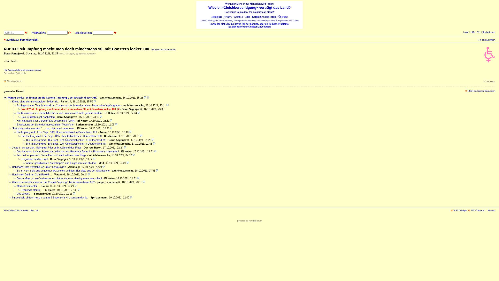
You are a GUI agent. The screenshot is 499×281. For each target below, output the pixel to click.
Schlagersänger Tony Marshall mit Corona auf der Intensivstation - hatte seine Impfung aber (68, 105)
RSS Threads (477, 210)
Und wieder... (24, 193)
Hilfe (247, 16)
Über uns (283, 16)
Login (465, 32)
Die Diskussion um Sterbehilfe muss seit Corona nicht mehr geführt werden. (59, 113)
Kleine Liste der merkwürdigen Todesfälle (35, 101)
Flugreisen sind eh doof (34, 159)
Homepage (216, 16)
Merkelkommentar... (28, 186)
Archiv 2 (238, 16)
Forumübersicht (11, 210)
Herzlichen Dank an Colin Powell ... (32, 174)
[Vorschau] (145, 97)
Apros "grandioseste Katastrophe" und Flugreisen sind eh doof (61, 163)
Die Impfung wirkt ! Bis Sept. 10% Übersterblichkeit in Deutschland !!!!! (57, 132)
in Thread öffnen (487, 40)
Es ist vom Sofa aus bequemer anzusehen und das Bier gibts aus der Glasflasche (63, 170)
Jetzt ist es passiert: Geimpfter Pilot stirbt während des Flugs (46, 147)
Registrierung (488, 32)
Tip (478, 32)
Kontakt (24, 210)
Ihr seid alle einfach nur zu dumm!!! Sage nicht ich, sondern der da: (50, 197)
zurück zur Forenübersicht (22, 39)
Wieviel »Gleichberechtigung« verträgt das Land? (249, 8)
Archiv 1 (228, 16)
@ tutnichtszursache (86, 53)
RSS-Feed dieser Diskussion (481, 91)
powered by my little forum (249, 221)
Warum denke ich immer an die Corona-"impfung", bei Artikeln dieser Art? (52, 97)
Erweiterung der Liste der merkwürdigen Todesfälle (45, 124)
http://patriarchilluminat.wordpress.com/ (22, 70)
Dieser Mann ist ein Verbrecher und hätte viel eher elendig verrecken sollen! (59, 178)
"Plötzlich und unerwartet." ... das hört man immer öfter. (43, 128)
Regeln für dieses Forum (264, 16)
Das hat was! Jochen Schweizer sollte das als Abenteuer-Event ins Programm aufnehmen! (68, 151)
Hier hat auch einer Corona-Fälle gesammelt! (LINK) (46, 120)
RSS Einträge (460, 210)
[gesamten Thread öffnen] (148, 97)
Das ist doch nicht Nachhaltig (38, 117)
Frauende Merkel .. (32, 190)
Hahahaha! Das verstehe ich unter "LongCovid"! (39, 166)
